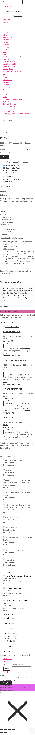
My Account (7, 45)
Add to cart (4, 156)
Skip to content (16, 11)
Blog (5, 52)
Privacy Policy (8, 69)
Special (9, 641)
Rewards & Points (9, 61)
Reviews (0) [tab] (8, 182)
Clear (28, 150)
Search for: (3, 2)
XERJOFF (25, 162)
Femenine (7, 618)
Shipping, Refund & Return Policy (16, 71)
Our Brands (7, 37)
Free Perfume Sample (11, 66)
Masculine (7, 623)
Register (6, 22)
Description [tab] (8, 177)
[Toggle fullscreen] (5, 730)
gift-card (6, 651)
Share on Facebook (13, 168)
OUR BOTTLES (9, 40)
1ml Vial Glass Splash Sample (14, 288)
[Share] (9, 730)
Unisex (5, 120)
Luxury (9, 636)
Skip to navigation (5, 11)
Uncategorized (8, 646)
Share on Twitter (12, 165)
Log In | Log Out (8, 19)
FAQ (5, 54)
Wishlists (6, 42)
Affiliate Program (9, 49)
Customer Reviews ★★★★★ (13, 57)
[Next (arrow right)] (5, 733)
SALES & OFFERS (9, 64)
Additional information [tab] (13, 179)
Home (5, 32)
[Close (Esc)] (13, 730)
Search (26, 2)
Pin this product (12, 170)
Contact (6, 47)
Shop (5, 35)
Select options (9, 346)
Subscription (8, 634)
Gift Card (6, 59)
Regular (10, 638)
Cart (5, 672)
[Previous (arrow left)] (1, 733)
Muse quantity (5, 153)
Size (1, 150)
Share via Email (11, 173)
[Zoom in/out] (1, 730)
